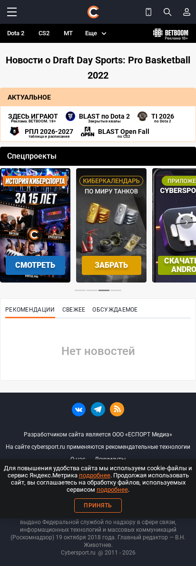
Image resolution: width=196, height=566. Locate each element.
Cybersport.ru (78, 552)
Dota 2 (15, 33)
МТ (68, 33)
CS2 (44, 33)
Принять (98, 505)
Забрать (111, 265)
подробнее (94, 475)
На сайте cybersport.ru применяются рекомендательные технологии (98, 447)
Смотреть (35, 265)
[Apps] (148, 12)
